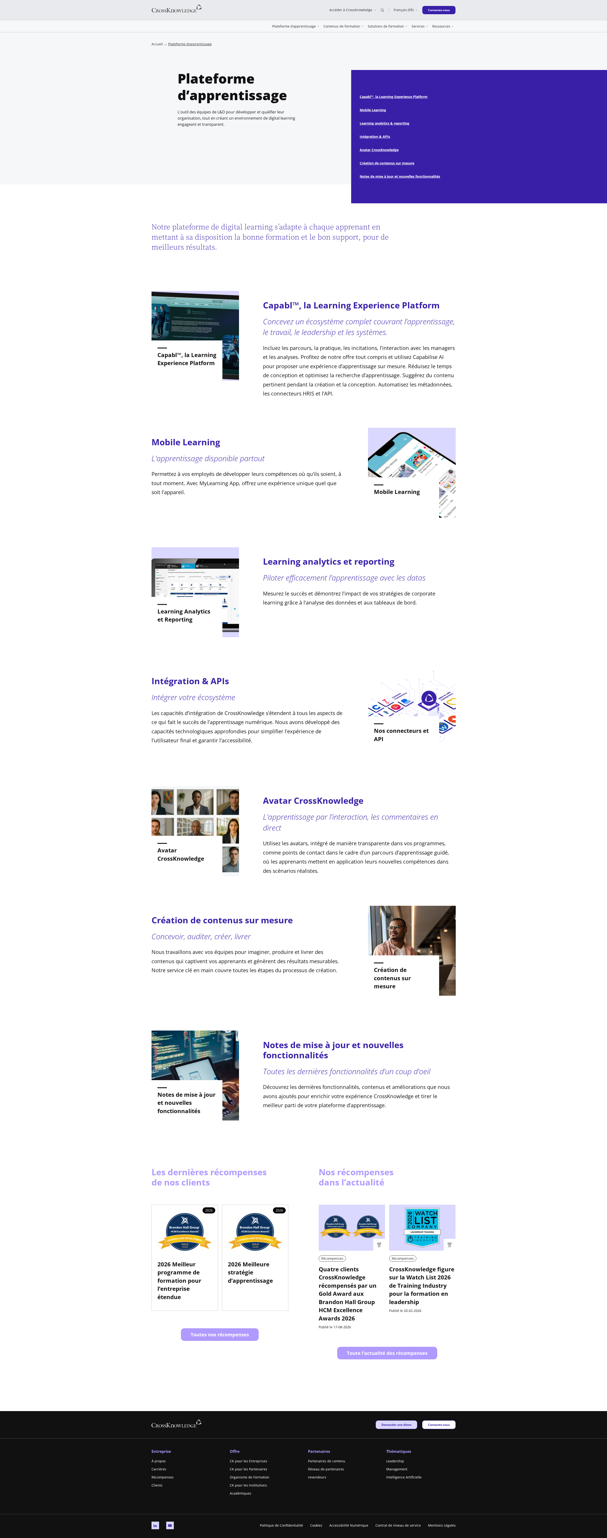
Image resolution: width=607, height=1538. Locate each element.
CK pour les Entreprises (248, 1461)
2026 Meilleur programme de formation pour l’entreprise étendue (179, 1280)
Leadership (395, 1461)
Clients (157, 1485)
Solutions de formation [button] (386, 26)
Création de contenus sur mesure (387, 163)
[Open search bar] (382, 10)
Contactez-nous (439, 10)
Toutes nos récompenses (220, 1334)
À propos (159, 1461)
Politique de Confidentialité (281, 1525)
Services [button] (418, 26)
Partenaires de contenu (326, 1461)
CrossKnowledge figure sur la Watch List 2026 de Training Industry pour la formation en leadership (421, 1285)
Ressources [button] (441, 26)
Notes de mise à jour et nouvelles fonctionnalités (400, 176)
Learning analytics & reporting (384, 123)
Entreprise (161, 1451)
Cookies (316, 1525)
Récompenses (163, 1477)
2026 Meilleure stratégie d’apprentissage (250, 1272)
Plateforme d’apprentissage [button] (294, 26)
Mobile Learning (373, 110)
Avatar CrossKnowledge (379, 150)
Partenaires (319, 1451)
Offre (234, 1451)
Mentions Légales (442, 1525)
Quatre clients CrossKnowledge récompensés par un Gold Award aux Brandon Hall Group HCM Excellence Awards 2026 (348, 1293)
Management (396, 1469)
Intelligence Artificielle (404, 1477)
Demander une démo (396, 1424)
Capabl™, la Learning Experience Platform (394, 96)
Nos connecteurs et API (401, 735)
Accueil (157, 44)
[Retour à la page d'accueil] (177, 8)
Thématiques (398, 1451)
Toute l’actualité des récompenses (387, 1353)
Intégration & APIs (375, 136)
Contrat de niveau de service (398, 1525)
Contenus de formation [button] (341, 26)
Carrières (159, 1469)
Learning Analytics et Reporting (183, 615)
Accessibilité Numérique (348, 1525)
